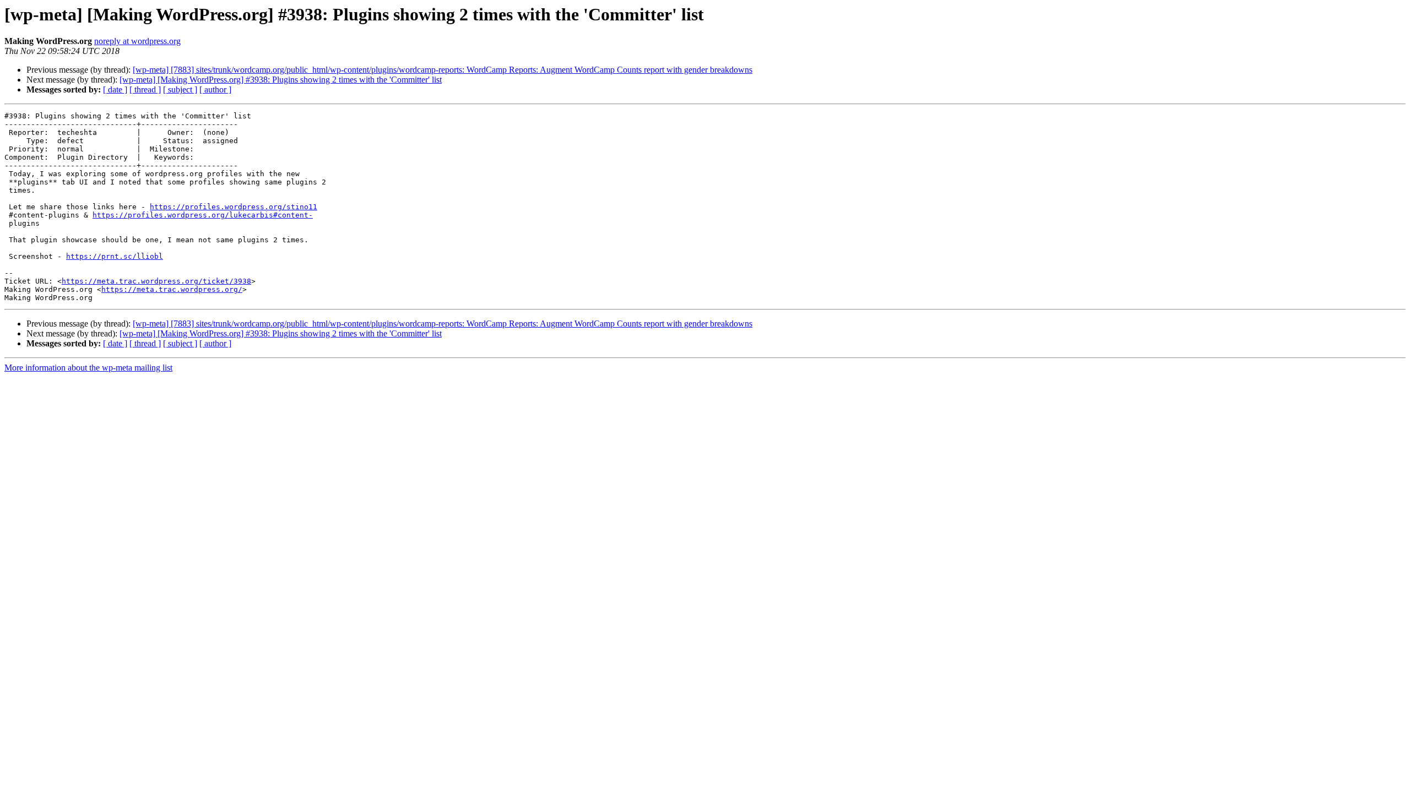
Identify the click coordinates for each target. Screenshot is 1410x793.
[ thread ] (145, 89)
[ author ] (215, 89)
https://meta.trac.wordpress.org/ (171, 289)
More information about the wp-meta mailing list (88, 367)
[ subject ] (180, 89)
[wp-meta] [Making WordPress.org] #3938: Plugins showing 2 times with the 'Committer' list (281, 79)
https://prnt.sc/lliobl (114, 256)
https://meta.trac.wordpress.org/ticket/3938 (156, 281)
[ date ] (115, 89)
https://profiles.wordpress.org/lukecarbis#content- (203, 215)
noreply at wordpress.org (137, 41)
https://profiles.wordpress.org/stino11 (233, 207)
